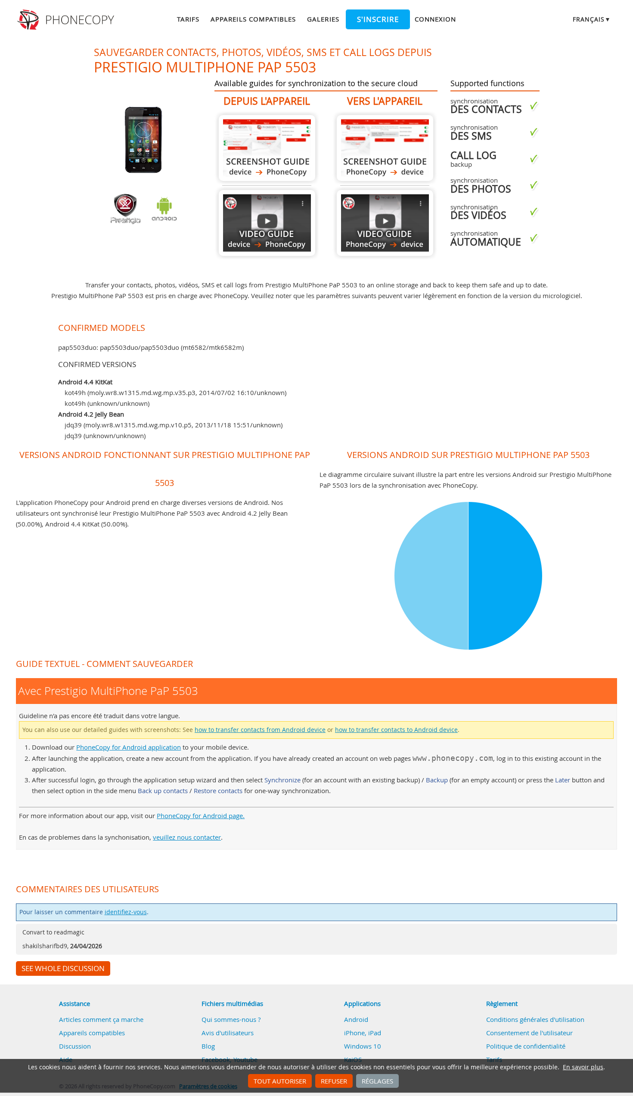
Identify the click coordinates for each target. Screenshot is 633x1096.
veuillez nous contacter (187, 837)
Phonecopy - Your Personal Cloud (67, 20)
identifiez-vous (126, 912)
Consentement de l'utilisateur (529, 1032)
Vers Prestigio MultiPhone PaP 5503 (385, 148)
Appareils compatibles (253, 19)
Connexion (435, 19)
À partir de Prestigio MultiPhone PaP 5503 (267, 148)
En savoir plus (583, 1067)
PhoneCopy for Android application (128, 747)
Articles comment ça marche (101, 1019)
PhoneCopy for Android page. (201, 815)
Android (356, 1019)
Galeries (323, 19)
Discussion (75, 1046)
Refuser (334, 1081)
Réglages (377, 1081)
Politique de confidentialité (525, 1046)
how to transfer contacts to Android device (396, 730)
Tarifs (188, 19)
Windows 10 (362, 1046)
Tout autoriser (280, 1081)
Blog (208, 1046)
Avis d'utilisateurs (228, 1032)
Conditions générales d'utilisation (535, 1019)
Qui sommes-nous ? (231, 1019)
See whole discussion (63, 968)
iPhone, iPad (362, 1032)
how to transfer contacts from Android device (260, 730)
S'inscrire (378, 19)
